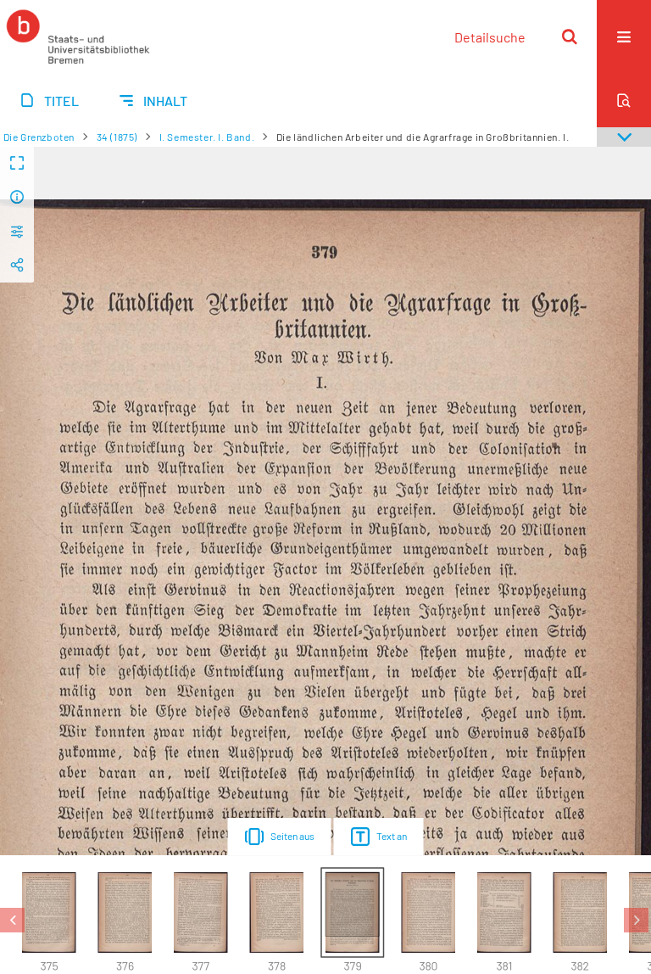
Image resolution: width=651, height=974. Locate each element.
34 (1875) (117, 137)
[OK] (569, 36)
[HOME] (78, 36)
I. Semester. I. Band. (207, 137)
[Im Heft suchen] (624, 100)
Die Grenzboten (39, 137)
